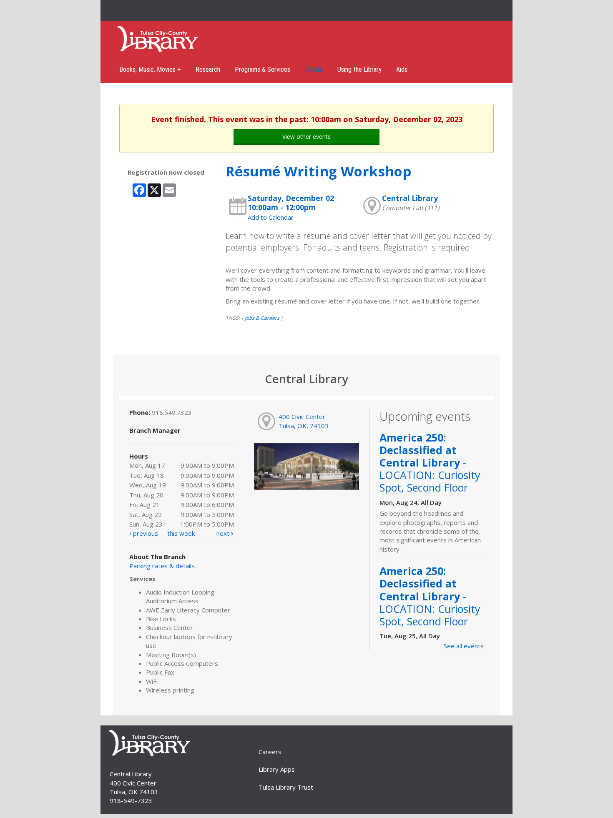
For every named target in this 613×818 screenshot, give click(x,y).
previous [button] (144, 533)
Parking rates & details (162, 566)
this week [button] (181, 533)
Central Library (410, 198)
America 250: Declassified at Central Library (429, 462)
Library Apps (277, 769)
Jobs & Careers (262, 317)
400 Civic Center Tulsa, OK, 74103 (304, 420)
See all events (464, 646)
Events (314, 69)
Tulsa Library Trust (286, 787)
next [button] (223, 533)
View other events (306, 137)
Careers (270, 752)
